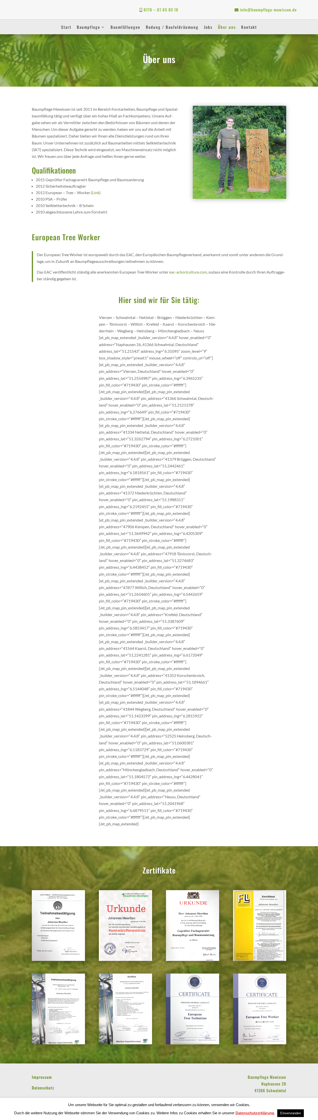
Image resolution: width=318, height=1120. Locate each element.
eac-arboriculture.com (188, 272)
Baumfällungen (125, 27)
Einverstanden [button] (290, 1113)
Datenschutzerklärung (255, 1113)
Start (66, 27)
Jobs (208, 27)
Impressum (42, 1077)
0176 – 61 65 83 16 (161, 10)
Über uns (227, 27)
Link (95, 192)
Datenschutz (43, 1088)
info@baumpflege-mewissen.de (268, 10)
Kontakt (249, 27)
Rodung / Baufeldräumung (172, 27)
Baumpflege (88, 27)
